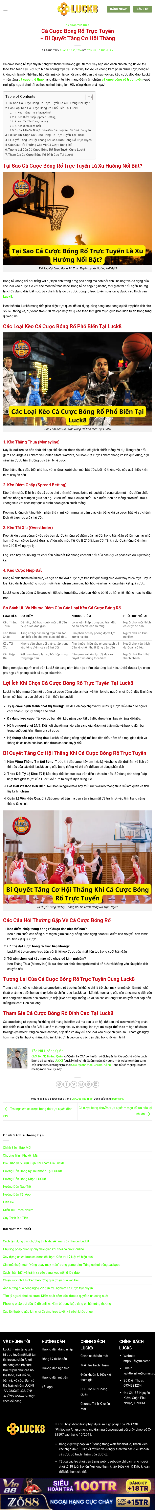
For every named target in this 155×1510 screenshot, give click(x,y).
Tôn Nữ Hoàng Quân (100, 50)
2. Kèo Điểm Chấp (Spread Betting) (36, 117)
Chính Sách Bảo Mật (17, 1148)
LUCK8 (59, 1060)
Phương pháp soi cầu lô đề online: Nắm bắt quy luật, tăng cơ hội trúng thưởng (57, 1304)
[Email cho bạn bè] (81, 1084)
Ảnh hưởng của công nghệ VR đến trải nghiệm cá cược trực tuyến (48, 1288)
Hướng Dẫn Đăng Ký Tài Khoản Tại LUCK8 (32, 1171)
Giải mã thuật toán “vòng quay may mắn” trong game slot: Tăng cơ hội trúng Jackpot (61, 1265)
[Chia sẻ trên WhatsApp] (59, 1084)
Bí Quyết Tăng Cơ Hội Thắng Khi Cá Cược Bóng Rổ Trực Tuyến (50, 140)
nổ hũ (107, 1065)
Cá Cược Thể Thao (77, 25)
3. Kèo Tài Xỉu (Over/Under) (31, 121)
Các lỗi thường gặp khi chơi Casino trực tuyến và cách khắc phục (48, 1312)
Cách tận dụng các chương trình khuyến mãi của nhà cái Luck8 (46, 1241)
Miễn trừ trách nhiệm (95, 1365)
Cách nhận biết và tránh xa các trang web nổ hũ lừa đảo (41, 1273)
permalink (118, 1098)
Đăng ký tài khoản (54, 1359)
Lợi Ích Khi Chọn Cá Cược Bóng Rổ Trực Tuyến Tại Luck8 (46, 135)
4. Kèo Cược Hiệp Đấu (28, 125)
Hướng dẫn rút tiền (55, 1377)
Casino (98, 1065)
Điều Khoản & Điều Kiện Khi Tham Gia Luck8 (33, 1163)
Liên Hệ (8, 1202)
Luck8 (7, 1349)
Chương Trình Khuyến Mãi (20, 1155)
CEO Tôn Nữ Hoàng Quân (47, 1056)
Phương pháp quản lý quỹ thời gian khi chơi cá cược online (43, 1249)
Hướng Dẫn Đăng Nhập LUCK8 (24, 1179)
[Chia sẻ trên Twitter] (73, 1084)
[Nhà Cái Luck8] (77, 9)
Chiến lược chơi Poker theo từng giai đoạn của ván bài (41, 1280)
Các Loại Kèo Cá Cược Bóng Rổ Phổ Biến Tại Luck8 (43, 108)
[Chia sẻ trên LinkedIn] (95, 1084)
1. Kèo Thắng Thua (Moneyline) (33, 112)
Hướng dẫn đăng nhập (57, 1349)
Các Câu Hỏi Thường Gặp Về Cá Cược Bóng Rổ (40, 145)
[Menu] (5, 9)
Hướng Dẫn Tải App (17, 1194)
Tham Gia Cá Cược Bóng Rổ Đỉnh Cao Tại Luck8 (40, 155)
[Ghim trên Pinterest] (88, 1084)
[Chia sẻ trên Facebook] (66, 1084)
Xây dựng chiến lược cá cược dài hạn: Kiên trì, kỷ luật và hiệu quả (48, 1257)
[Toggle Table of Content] (87, 97)
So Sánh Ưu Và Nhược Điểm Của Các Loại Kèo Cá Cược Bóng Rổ (53, 130)
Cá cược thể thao (82, 1065)
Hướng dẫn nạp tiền (55, 1368)
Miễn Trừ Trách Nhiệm (18, 1210)
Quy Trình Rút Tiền (15, 1218)
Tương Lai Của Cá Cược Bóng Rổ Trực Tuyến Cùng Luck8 (46, 149)
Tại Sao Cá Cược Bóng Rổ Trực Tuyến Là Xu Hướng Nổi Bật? (49, 103)
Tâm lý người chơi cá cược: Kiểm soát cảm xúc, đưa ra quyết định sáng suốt (55, 1296)
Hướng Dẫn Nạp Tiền (17, 1186)
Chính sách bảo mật (94, 1356)
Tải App (47, 1387)
